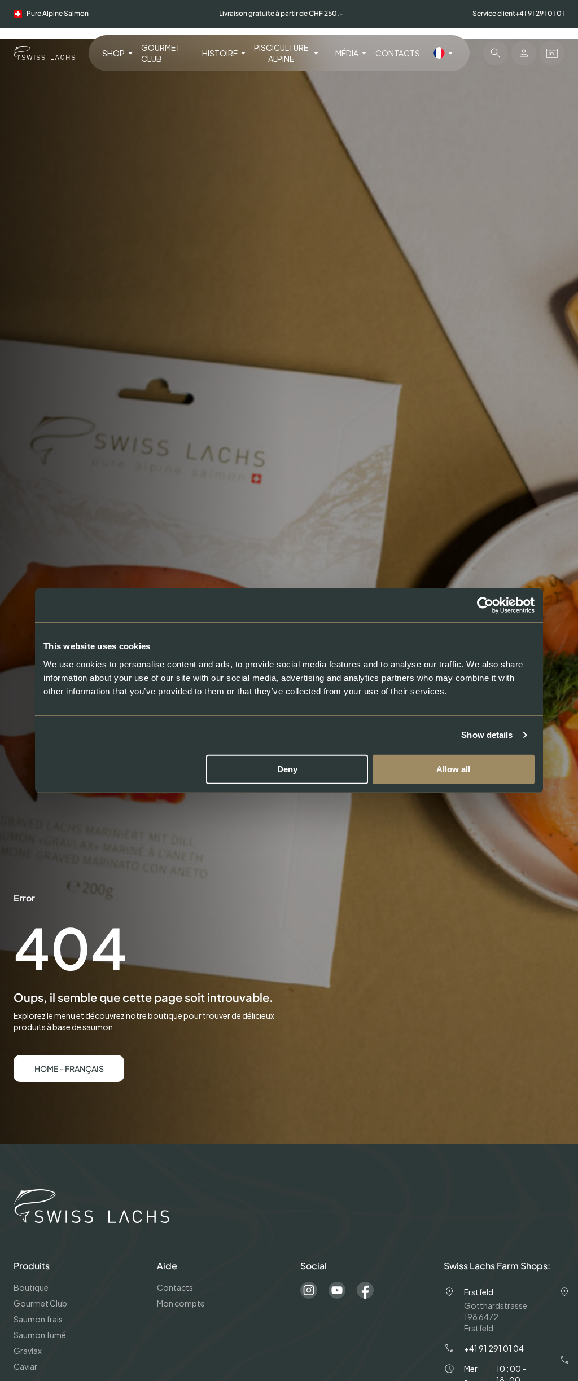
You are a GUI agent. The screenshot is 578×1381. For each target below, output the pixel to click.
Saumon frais (38, 1319)
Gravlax (28, 1350)
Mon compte (181, 1303)
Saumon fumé (40, 1335)
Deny (287, 768)
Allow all (453, 768)
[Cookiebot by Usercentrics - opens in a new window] (485, 605)
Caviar (25, 1366)
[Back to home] (44, 53)
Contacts (397, 53)
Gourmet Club (161, 53)
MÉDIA (346, 53)
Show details (487, 735)
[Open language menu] (445, 53)
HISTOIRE (220, 53)
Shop (113, 53)
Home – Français (69, 1068)
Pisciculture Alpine (281, 53)
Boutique (31, 1287)
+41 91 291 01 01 (539, 13)
